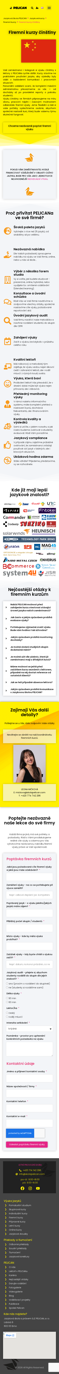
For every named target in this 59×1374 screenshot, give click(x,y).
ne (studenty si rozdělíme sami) (26, 987)
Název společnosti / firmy (21, 1086)
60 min (12, 1002)
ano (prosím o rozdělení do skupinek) (29, 983)
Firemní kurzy (9, 22)
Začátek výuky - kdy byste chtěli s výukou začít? (29, 956)
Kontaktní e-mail (16, 1116)
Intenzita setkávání (17, 1022)
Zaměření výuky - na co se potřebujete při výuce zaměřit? (30, 886)
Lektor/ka (12, 1008)
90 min (12, 998)
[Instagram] (30, 1188)
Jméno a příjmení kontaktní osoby (26, 1071)
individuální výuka (38, 179)
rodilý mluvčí (16, 1016)
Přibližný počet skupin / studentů (25, 921)
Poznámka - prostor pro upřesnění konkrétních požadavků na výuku (26, 1037)
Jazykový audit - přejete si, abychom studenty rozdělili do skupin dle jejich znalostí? (27, 975)
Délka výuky (13, 993)
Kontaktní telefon (17, 1101)
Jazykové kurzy (36, 18)
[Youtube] (38, 1188)
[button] (49, 7)
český (12, 1012)
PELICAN (9, 1263)
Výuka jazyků (12, 1201)
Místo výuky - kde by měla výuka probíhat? (25, 938)
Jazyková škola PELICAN (15, 18)
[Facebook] (22, 1188)
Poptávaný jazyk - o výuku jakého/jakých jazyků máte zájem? (29, 905)
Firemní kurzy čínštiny (29, 22)
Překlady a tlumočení (18, 1240)
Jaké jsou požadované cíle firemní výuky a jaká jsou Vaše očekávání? (29, 868)
